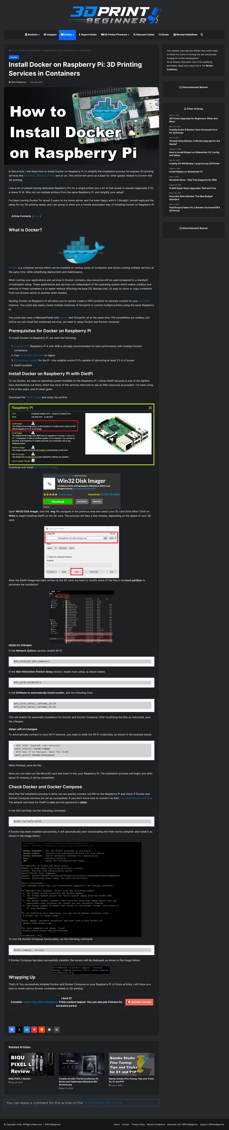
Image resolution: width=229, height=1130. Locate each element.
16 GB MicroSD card (32, 355)
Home (14, 50)
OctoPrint (29, 175)
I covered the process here (136, 798)
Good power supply (26, 360)
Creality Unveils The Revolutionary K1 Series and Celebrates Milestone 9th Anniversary (78, 1081)
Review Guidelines (186, 34)
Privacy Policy (138, 1124)
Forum (165, 34)
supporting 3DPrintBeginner (40, 1002)
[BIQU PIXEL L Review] (31, 1064)
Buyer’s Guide (89, 34)
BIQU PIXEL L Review (20, 1078)
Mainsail (41, 175)
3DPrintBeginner (18, 82)
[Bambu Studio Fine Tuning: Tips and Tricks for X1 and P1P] (131, 1064)
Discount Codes (145, 34)
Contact (126, 1124)
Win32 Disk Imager (45, 467)
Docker (13, 267)
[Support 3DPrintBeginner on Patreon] (139, 1002)
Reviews (32, 34)
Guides (68, 34)
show (36, 216)
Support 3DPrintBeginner (212, 1124)
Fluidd (51, 175)
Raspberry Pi (21, 346)
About (117, 1124)
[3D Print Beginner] (114, 15)
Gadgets (51, 34)
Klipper (64, 317)
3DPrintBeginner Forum (103, 1103)
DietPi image (33, 397)
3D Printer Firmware (115, 34)
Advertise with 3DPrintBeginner (182, 1124)
